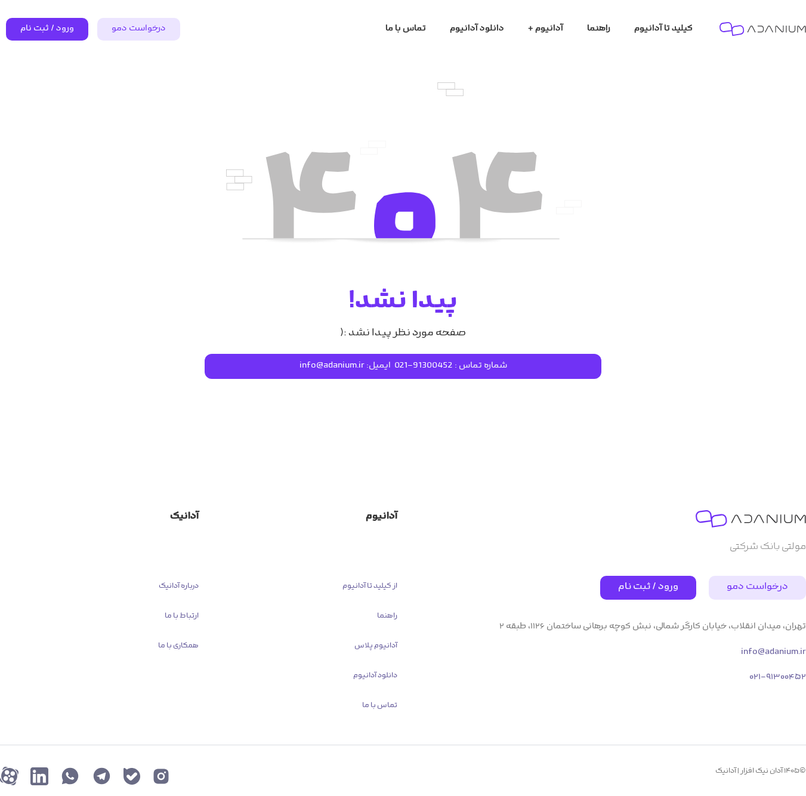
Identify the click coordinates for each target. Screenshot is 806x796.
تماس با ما (379, 706)
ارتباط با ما (182, 616)
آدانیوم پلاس (375, 646)
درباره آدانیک (179, 586)
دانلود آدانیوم (375, 676)
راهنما (387, 616)
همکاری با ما (178, 646)
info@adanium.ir (332, 366)
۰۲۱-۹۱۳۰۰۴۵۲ (777, 677)
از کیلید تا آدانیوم (369, 586)
